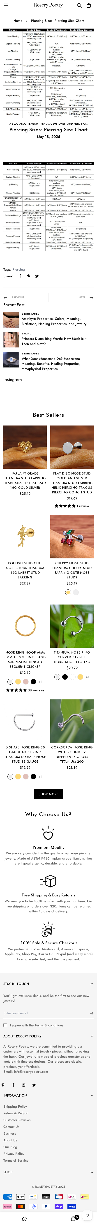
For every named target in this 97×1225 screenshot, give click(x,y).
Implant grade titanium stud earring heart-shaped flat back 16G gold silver (25, 480)
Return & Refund (15, 1113)
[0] (73, 1218)
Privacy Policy (13, 1153)
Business (9, 1133)
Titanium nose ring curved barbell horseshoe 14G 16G (72, 657)
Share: (8, 276)
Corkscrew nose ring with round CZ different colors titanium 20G (72, 754)
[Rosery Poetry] (48, 5)
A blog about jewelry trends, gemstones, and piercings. (48, 123)
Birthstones (30, 314)
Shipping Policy (15, 1106)
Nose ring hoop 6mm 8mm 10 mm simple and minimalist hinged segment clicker (25, 659)
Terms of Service (15, 1160)
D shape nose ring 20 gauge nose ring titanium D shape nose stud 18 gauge (25, 754)
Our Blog (10, 1146)
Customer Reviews (16, 1120)
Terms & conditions (49, 1025)
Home (18, 20)
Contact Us (11, 1126)
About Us (10, 1140)
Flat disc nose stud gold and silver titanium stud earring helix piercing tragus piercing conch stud (72, 483)
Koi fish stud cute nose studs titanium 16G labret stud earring (25, 570)
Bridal (26, 333)
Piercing (18, 269)
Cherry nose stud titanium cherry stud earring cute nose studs (72, 570)
